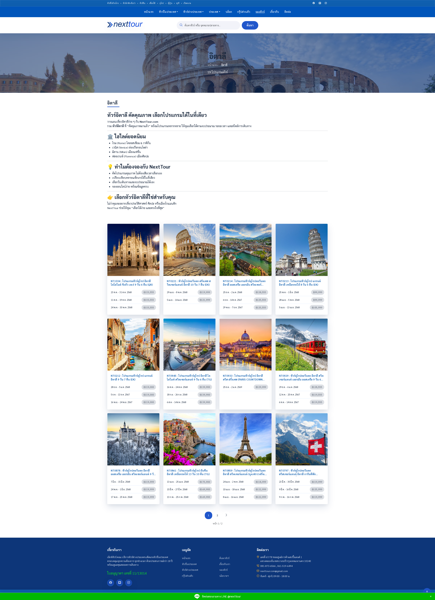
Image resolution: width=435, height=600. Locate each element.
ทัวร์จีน (142, 3)
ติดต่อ (287, 11)
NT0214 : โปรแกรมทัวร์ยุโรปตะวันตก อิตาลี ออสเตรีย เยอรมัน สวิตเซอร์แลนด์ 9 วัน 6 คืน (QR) (244, 284)
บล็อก (229, 11)
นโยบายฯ (224, 575)
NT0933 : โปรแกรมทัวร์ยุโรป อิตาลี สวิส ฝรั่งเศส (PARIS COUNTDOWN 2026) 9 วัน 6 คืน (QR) (243, 379)
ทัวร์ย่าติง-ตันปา (129, 3)
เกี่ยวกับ (274, 11)
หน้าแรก (149, 11)
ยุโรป (162, 3)
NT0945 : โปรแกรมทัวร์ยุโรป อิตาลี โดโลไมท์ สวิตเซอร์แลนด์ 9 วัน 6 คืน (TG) (189, 377)
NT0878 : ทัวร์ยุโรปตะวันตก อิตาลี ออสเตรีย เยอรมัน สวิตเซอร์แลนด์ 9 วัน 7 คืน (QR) (133, 474)
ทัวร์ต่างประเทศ (192, 11)
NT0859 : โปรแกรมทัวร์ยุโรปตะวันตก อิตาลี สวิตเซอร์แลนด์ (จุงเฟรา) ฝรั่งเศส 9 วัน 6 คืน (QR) (245, 474)
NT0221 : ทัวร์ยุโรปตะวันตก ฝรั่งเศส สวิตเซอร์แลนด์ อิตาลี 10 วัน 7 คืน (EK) (189, 282)
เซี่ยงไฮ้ (152, 3)
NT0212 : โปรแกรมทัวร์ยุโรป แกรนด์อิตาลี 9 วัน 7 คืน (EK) (132, 377)
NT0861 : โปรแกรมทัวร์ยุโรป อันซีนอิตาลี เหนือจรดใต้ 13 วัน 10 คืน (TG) (188, 472)
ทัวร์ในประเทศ (167, 11)
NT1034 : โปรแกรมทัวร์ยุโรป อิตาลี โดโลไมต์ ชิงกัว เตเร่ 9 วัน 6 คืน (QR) (132, 282)
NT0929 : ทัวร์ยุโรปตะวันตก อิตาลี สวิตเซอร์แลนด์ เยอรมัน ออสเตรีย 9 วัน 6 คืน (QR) (301, 379)
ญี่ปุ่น (170, 3)
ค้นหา (250, 25)
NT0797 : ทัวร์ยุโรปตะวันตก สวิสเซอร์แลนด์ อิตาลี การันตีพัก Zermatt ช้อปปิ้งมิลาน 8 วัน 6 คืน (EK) (301, 474)
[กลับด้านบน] (427, 592)
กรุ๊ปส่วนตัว (243, 11)
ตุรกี (177, 3)
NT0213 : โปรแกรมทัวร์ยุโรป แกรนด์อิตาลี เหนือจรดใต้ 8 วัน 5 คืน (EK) (300, 282)
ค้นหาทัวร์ (224, 558)
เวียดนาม (187, 3)
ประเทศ (213, 11)
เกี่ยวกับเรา (224, 564)
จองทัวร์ (223, 569)
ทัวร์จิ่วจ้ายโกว (113, 3)
